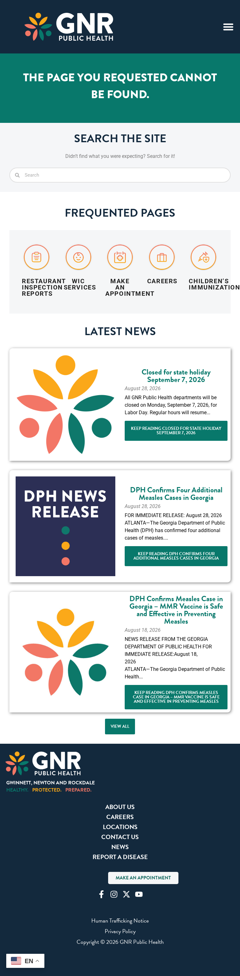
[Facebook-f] (101, 894)
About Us (120, 807)
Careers (120, 817)
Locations (120, 827)
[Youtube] (139, 894)
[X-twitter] (126, 894)
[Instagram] (114, 894)
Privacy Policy (120, 931)
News (120, 847)
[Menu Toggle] (228, 26)
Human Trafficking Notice (120, 920)
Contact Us (120, 837)
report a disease (120, 857)
